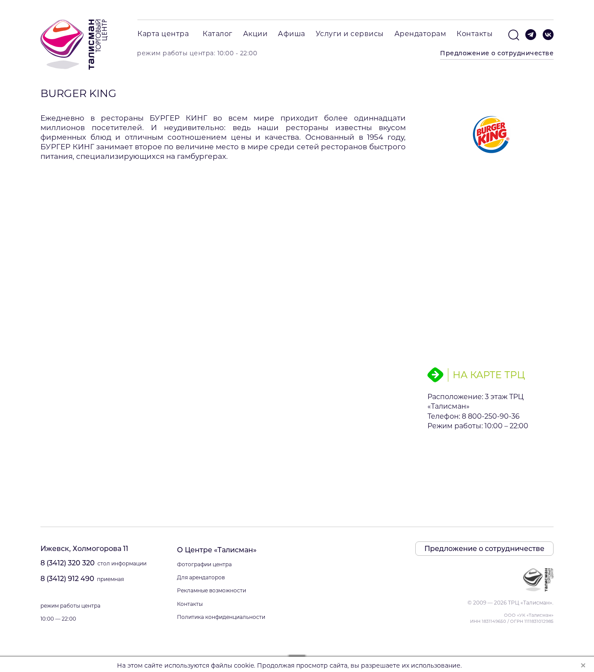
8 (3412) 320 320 (67, 563)
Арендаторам (420, 34)
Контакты (475, 34)
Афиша (291, 34)
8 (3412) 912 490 (67, 579)
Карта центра (163, 34)
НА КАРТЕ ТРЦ (489, 374)
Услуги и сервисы (350, 34)
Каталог (218, 34)
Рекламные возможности (211, 590)
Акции (255, 34)
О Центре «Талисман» (217, 550)
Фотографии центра (204, 564)
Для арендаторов (201, 577)
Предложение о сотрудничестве (497, 53)
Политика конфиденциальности (221, 617)
